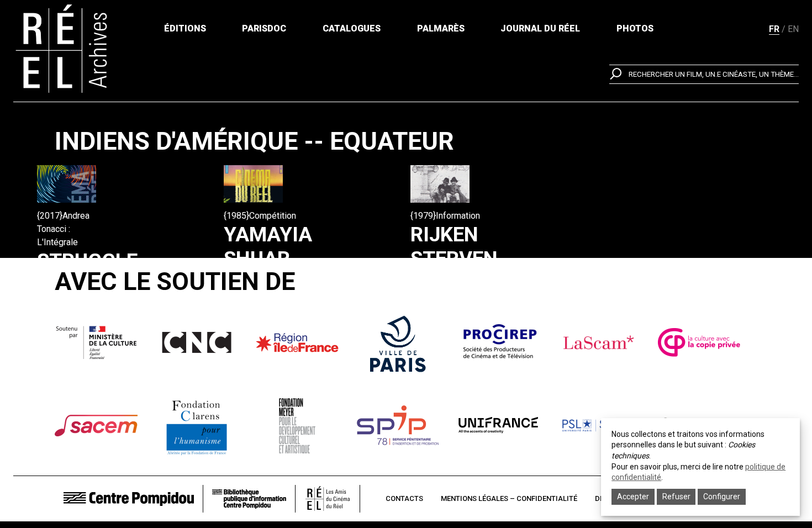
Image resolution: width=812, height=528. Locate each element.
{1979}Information (445, 215)
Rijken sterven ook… (454, 259)
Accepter (633, 496)
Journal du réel (540, 28)
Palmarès (441, 28)
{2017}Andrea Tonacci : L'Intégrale (63, 228)
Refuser (676, 496)
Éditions (185, 28)
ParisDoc (264, 28)
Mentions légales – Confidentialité (509, 498)
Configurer (721, 496)
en (793, 29)
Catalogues (352, 28)
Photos (634, 28)
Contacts (404, 498)
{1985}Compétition (260, 215)
